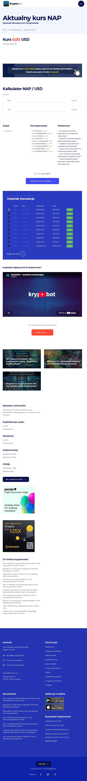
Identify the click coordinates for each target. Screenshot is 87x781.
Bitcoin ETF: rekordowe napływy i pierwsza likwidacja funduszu (64, 362)
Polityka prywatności (53, 651)
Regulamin (49, 647)
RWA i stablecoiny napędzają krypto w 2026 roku (21, 607)
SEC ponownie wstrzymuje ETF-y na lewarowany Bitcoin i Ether (17, 580)
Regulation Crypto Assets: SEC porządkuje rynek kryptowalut (21, 384)
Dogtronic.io (52, 769)
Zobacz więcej (51, 741)
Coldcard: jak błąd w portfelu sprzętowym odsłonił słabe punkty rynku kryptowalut (68, 161)
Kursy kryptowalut (15, 30)
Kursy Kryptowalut (53, 668)
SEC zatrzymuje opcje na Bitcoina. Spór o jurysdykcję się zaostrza (19, 596)
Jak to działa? (50, 664)
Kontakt (48, 685)
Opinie (47, 672)
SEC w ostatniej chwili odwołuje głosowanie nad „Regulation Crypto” (20, 586)
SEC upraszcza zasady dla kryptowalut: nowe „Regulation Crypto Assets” (68, 133)
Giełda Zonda (50, 655)
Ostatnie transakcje (53, 677)
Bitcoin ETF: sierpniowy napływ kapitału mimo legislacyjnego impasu (21, 602)
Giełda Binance (51, 660)
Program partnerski (53, 681)
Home (5, 30)
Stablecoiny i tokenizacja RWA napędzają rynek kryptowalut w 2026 (19, 612)
